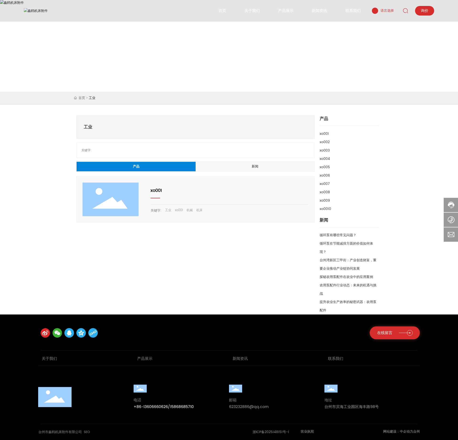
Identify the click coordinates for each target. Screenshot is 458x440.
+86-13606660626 (151, 407)
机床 (199, 210)
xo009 (325, 200)
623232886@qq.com (249, 407)
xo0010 (325, 209)
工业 (168, 210)
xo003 (325, 150)
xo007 (325, 184)
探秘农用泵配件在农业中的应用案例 (346, 277)
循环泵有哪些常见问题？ (338, 235)
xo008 (325, 192)
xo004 (325, 159)
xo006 (325, 175)
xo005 (325, 167)
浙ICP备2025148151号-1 (271, 432)
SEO (87, 432)
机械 (190, 210)
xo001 (156, 190)
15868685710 (182, 407)
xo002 (325, 142)
